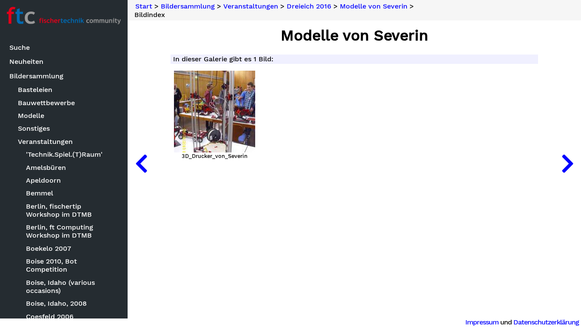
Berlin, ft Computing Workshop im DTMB (59, 231)
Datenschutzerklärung (546, 322)
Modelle (31, 116)
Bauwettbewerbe (46, 103)
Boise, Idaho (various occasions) (60, 286)
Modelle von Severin (373, 6)
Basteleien (35, 90)
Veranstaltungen (45, 142)
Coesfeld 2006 (50, 317)
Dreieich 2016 (309, 6)
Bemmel (39, 193)
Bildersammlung (36, 76)
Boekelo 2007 (48, 248)
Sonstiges (34, 128)
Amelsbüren (46, 168)
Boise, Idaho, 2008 (56, 303)
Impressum (481, 322)
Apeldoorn (43, 180)
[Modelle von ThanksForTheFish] (567, 163)
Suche (19, 47)
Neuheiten (26, 61)
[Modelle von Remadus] (141, 163)
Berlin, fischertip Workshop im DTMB (59, 210)
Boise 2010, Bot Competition (51, 265)
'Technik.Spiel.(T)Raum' (64, 154)
